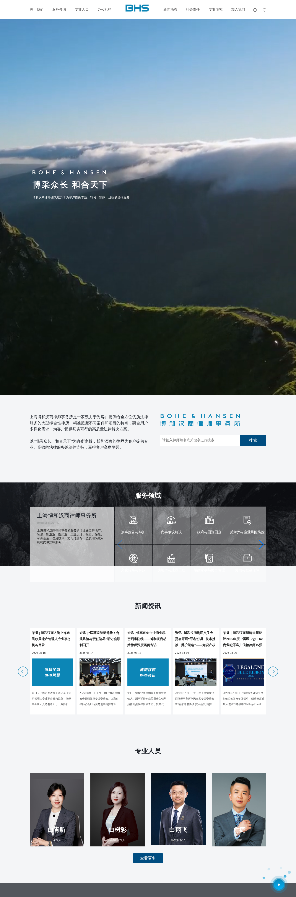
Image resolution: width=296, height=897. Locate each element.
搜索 (253, 440)
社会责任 (193, 9)
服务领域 (59, 9)
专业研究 (216, 9)
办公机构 (104, 9)
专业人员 (82, 9)
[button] (261, 544)
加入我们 (238, 9)
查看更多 (148, 858)
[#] (137, 8)
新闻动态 (170, 9)
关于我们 (37, 9)
